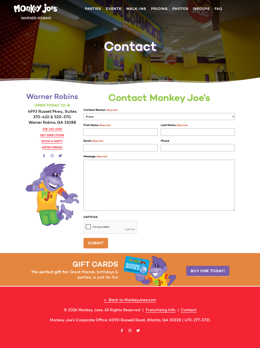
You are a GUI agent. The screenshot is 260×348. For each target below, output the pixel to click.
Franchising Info (160, 310)
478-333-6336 (52, 129)
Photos (180, 9)
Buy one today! (208, 270)
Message (95, 156)
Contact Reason (100, 110)
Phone (165, 140)
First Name (97, 125)
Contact (189, 310)
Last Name (174, 125)
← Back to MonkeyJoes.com (130, 299)
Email (93, 140)
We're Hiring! (52, 147)
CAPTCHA (90, 217)
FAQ (218, 9)
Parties (93, 9)
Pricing (159, 9)
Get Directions (52, 135)
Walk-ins (136, 9)
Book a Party (52, 141)
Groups (201, 9)
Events (113, 9)
